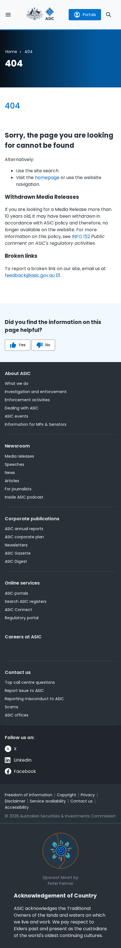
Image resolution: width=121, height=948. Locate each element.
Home (11, 51)
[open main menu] (8, 14)
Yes (22, 345)
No (47, 345)
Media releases (19, 456)
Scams (11, 707)
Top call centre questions (30, 682)
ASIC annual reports (24, 529)
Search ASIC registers (25, 601)
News (10, 472)
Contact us (18, 672)
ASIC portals (16, 593)
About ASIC (18, 373)
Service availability (48, 801)
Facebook (25, 771)
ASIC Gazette (18, 553)
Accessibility (17, 807)
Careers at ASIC (23, 637)
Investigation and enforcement (36, 391)
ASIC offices (16, 715)
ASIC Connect (18, 609)
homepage (47, 177)
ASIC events (16, 416)
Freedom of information (28, 795)
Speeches (14, 464)
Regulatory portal (22, 618)
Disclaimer (15, 801)
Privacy (88, 795)
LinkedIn (23, 760)
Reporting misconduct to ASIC (34, 699)
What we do (16, 383)
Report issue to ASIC (24, 690)
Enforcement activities (27, 400)
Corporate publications (32, 518)
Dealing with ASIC (22, 408)
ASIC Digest (16, 561)
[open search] (108, 15)
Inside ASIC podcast (24, 497)
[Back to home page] (40, 14)
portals (89, 14)
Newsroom (17, 446)
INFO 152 (81, 236)
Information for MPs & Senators (35, 424)
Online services (22, 583)
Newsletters (16, 545)
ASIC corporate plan (24, 537)
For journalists (18, 489)
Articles (12, 481)
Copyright (66, 795)
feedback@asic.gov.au (30, 275)
